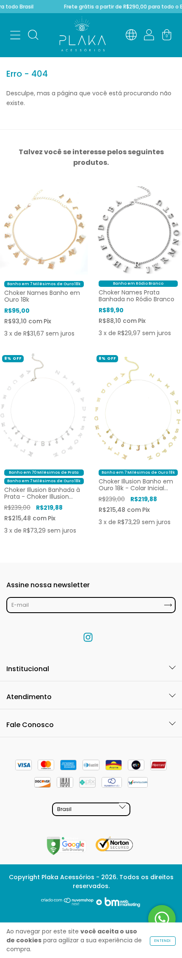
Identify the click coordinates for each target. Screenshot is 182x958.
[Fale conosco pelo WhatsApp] (162, 919)
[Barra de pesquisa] (33, 36)
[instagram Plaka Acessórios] (88, 637)
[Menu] (15, 36)
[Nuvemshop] (67, 905)
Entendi (162, 941)
